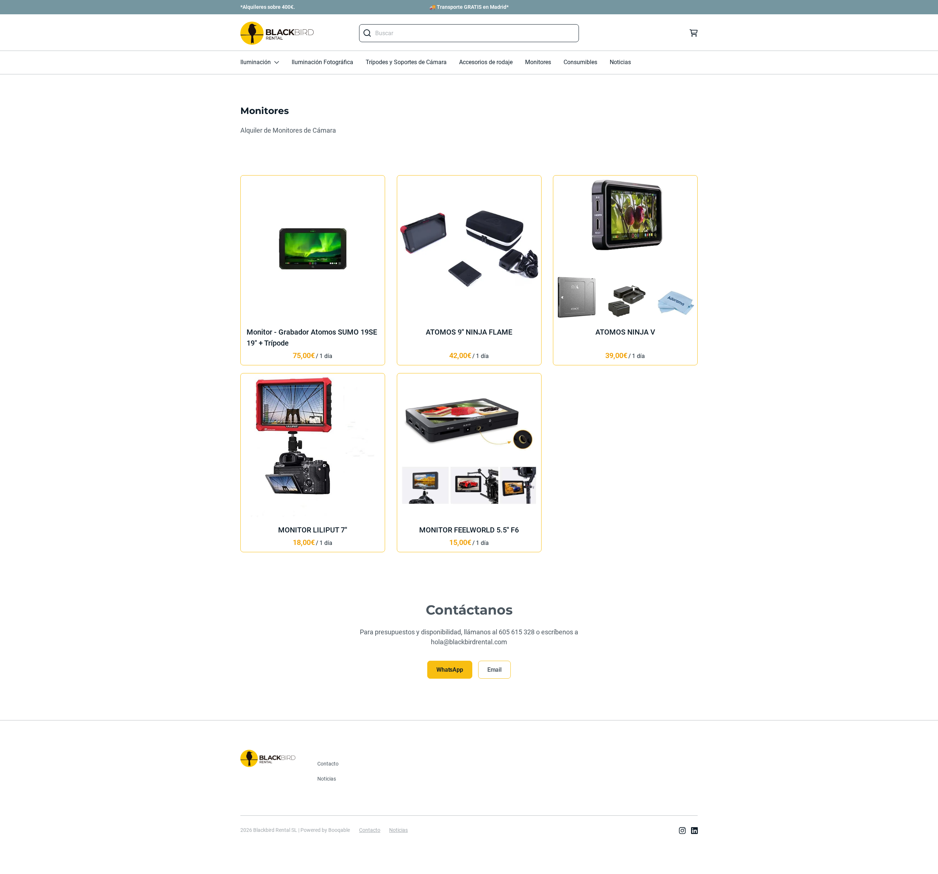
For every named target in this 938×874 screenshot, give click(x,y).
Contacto (328, 764)
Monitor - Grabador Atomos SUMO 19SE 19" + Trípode (312, 338)
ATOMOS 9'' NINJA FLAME (469, 332)
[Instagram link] (682, 831)
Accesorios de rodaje (486, 62)
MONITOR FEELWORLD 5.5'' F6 (469, 529)
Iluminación (255, 62)
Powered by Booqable (325, 830)
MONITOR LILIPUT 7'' (312, 529)
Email (494, 669)
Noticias (620, 62)
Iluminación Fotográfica (322, 62)
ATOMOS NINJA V (625, 332)
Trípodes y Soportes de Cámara (406, 62)
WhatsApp (449, 669)
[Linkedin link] (694, 831)
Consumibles (580, 62)
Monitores (538, 62)
